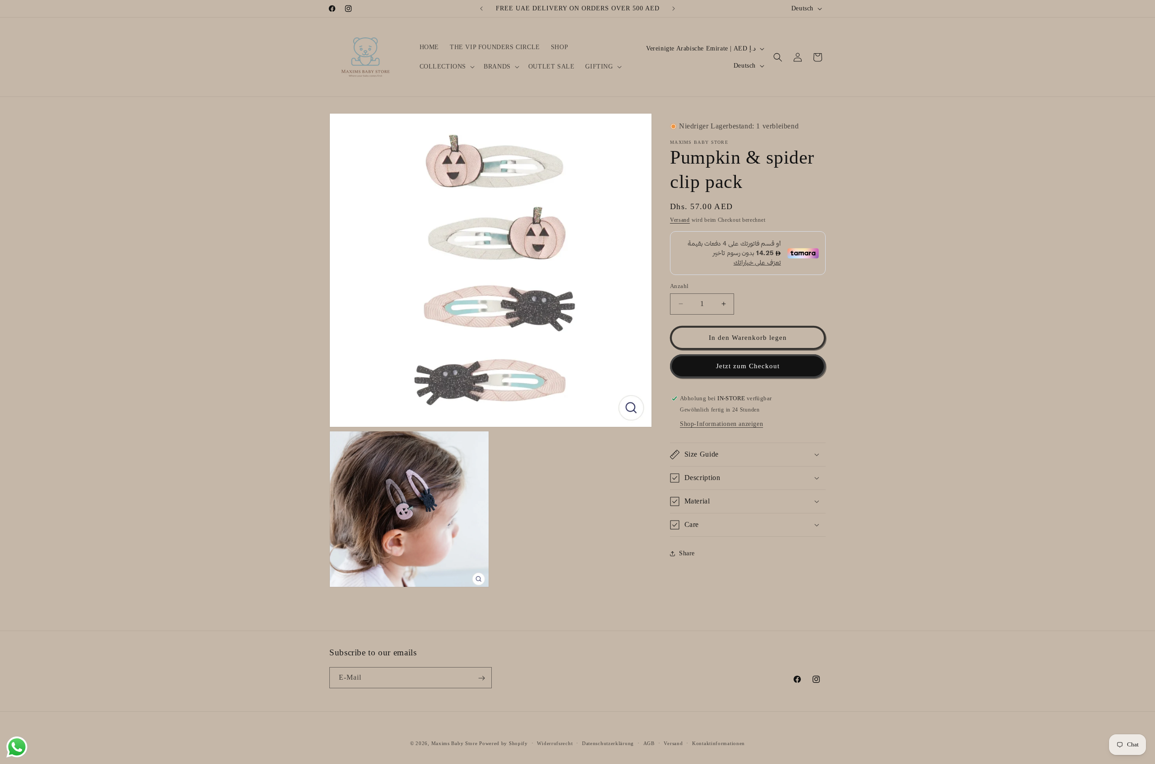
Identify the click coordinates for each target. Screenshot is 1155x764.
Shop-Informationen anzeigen (721, 424)
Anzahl (679, 286)
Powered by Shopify (503, 743)
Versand (680, 220)
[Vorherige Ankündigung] (481, 8)
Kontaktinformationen (718, 743)
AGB (649, 743)
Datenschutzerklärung (608, 743)
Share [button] (687, 553)
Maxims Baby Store (454, 743)
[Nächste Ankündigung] (674, 8)
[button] (446, 66)
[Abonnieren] (481, 678)
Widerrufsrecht (555, 743)
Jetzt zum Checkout (748, 366)
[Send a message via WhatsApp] (17, 747)
